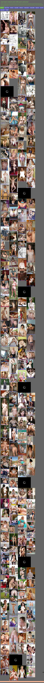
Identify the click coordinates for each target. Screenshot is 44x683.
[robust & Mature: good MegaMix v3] (5, 650)
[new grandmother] (31, 128)
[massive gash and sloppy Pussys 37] (31, 373)
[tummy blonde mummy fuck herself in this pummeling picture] (5, 558)
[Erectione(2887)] (31, 56)
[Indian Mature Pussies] (22, 364)
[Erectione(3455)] (5, 547)
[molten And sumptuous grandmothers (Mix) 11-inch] (13, 378)
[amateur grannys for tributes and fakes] (5, 265)
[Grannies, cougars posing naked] (31, 355)
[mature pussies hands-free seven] (5, 671)
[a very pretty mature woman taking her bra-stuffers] (13, 519)
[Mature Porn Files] (21, 144)
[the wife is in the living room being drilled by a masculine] (13, 461)
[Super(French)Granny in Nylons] (5, 569)
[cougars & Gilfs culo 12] (31, 430)
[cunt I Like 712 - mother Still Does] (13, 582)
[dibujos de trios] (13, 39)
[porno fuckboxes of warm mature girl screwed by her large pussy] (22, 460)
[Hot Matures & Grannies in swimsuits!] (22, 157)
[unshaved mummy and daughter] (13, 482)
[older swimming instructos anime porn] (22, 540)
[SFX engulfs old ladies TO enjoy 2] (31, 637)
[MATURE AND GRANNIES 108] (13, 493)
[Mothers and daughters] (31, 225)
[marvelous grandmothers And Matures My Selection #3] (22, 521)
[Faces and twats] (5, 366)
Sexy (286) (16, 7)
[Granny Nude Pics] (3, 245)
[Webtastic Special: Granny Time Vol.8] (31, 625)
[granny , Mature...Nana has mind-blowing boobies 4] (22, 423)
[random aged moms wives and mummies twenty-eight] (5, 453)
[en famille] (5, 129)
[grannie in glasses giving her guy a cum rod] (5, 503)
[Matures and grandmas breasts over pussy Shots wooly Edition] (13, 548)
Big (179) (37, 7)
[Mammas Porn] (3, 48)
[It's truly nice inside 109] (13, 387)
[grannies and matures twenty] (5, 153)
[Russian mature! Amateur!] (5, 473)
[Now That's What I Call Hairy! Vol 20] (5, 301)
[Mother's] (22, 98)
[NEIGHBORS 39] (31, 400)
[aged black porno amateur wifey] (31, 163)
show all (2, 7)
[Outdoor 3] (22, 551)
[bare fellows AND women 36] (5, 491)
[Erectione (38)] (13, 130)
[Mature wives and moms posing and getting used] (22, 243)
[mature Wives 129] (22, 449)
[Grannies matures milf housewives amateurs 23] (22, 301)
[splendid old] (31, 466)
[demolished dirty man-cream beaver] (13, 154)
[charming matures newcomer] (22, 118)
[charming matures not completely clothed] (31, 451)
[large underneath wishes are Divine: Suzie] (13, 621)
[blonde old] (5, 214)
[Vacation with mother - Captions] (5, 205)
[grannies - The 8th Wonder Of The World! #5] (31, 411)
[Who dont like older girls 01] (22, 269)
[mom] (13, 592)
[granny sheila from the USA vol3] (13, 225)
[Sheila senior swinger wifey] (5, 593)
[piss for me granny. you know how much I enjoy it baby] (22, 43)
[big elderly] (5, 313)
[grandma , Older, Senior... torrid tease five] (13, 472)
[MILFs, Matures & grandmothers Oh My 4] (31, 203)
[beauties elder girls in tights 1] (5, 255)
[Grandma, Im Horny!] (5, 26)
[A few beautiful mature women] (5, 626)
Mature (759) (7, 7)
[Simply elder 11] (31, 252)
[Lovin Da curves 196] (5, 327)
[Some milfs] (5, 384)
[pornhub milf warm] (5, 537)
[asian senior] (22, 330)
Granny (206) (32, 7)
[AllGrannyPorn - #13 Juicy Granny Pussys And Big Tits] (22, 85)
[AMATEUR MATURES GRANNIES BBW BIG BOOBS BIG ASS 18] (22, 68)
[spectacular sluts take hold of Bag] (5, 480)
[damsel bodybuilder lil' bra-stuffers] (13, 609)
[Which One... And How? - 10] (31, 314)
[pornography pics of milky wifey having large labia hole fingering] (5, 393)
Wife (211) (21, 7)
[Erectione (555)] (13, 570)
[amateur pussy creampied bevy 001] (22, 203)
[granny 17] (31, 550)
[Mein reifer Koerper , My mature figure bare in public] (31, 303)
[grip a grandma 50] (13, 410)
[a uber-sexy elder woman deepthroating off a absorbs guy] (22, 637)
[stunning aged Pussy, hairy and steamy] (5, 284)
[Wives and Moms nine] (13, 341)
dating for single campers (3, 682)
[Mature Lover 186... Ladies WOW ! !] (22, 18)
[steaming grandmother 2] (31, 613)
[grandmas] (22, 342)
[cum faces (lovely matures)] (22, 412)
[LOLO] (5, 581)
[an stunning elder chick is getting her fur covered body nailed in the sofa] (31, 45)
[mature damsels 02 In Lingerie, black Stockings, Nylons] (31, 671)
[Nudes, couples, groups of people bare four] (5, 164)
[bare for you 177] (31, 236)
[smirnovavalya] (22, 595)
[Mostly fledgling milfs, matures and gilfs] (31, 327)
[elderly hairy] (31, 535)
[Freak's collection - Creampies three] (13, 323)
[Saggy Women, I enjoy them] (22, 607)
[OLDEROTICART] (31, 90)
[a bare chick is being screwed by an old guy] (31, 583)
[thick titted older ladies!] (22, 573)
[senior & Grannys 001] (13, 352)
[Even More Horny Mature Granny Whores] (31, 542)
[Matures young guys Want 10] (13, 272)
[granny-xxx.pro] (30, 363)
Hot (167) (41, 7)
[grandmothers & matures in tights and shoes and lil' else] (5, 192)
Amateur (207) (26, 7)
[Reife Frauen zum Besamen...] (13, 167)
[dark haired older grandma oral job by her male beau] (5, 221)
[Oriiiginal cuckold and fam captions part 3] (5, 514)
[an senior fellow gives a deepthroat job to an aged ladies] (31, 172)
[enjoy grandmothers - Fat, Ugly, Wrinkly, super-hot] (5, 638)
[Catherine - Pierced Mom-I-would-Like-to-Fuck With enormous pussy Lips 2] (22, 509)
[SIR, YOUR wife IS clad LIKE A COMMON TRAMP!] (22, 215)
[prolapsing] (22, 314)
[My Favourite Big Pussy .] (22, 237)
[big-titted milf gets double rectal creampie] (5, 420)
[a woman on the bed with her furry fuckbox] (13, 449)
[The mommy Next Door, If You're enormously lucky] (13, 598)
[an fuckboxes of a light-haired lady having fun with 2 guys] (13, 509)
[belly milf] (22, 531)
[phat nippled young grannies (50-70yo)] (5, 662)
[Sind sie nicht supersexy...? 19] (31, 141)
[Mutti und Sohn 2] (13, 73)
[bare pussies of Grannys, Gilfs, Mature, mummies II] (22, 671)
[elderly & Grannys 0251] (22, 501)
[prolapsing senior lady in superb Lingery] (31, 420)
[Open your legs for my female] (13, 29)
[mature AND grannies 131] (22, 227)
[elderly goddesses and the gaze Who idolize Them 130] (5, 374)
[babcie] (13, 558)
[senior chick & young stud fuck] (5, 292)
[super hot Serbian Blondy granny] (31, 280)
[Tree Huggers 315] (13, 539)
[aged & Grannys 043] (13, 198)
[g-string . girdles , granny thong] (5, 526)
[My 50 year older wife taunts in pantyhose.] (31, 343)
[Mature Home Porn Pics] (30, 440)
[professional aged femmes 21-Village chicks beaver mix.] (5, 60)
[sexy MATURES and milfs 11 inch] (22, 400)
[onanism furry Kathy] (5, 431)
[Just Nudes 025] (31, 594)
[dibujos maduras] (22, 375)
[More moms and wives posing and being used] (5, 79)
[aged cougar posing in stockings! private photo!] (22, 106)
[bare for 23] (13, 502)
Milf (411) (11, 7)
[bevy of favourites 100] (31, 34)
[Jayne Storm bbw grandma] (13, 143)
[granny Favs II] (5, 275)
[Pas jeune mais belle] (13, 647)
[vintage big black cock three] (22, 31)
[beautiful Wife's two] (22, 584)
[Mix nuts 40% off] (5, 15)
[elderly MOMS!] (31, 102)
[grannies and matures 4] (13, 184)
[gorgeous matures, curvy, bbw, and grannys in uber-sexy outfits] (22, 471)
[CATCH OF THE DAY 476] (5, 38)
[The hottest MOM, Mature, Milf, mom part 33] (5, 605)
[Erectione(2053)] (31, 503)
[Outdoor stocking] (13, 288)
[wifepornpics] (4, 615)
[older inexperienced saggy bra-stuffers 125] (13, 672)
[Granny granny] (5, 70)
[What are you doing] (22, 252)
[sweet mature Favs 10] (31, 515)
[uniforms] (5, 233)
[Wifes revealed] (13, 236)
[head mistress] (13, 435)
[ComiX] (22, 54)
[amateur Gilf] (31, 493)
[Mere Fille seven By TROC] (5, 340)
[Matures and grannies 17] (5, 177)
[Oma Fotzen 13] (22, 648)
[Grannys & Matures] (22, 623)
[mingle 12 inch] (5, 117)
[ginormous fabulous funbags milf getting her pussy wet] (13, 107)
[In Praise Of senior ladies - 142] (13, 634)
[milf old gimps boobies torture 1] (13, 305)
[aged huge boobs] (5, 104)
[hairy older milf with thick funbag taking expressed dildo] (31, 660)
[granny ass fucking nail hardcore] (31, 182)
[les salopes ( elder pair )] (31, 603)
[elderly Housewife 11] (31, 115)
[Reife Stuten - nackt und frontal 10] (5, 406)
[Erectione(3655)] (13, 18)
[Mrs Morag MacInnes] (13, 422)
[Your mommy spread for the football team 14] (5, 462)
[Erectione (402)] (13, 332)
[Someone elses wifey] (5, 354)
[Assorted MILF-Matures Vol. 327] (22, 353)
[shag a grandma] (5, 444)
